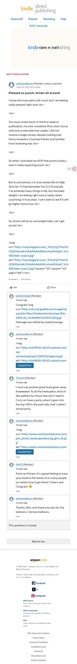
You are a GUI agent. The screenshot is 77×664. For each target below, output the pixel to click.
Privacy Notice (38, 637)
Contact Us (38, 651)
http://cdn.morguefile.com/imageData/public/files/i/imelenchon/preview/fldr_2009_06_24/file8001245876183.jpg (41, 313)
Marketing (49, 18)
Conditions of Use (38, 646)
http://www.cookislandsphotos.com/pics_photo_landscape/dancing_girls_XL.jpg (41, 438)
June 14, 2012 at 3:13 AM (28, 87)
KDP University (39, 25)
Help (63, 18)
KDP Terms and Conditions (38, 633)
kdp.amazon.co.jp (38, 655)
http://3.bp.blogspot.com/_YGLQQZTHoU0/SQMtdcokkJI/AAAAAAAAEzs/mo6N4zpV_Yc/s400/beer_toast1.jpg (38, 251)
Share (53, 287)
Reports (33, 18)
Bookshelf (17, 18)
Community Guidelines (38, 642)
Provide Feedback (38, 660)
